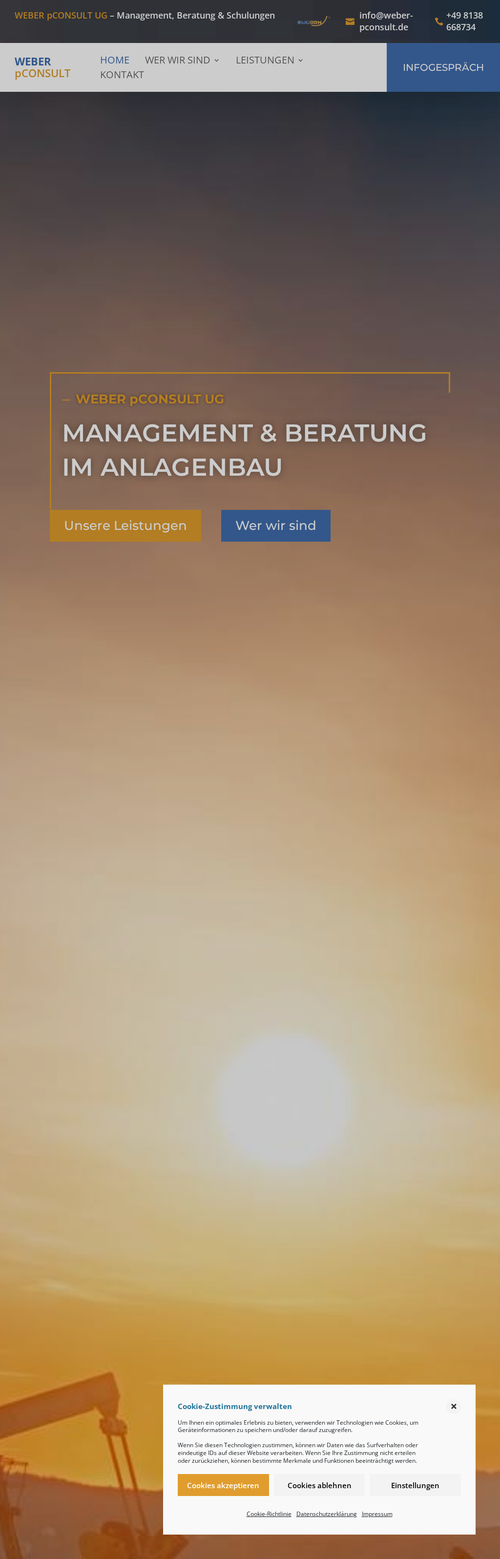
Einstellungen (415, 1485)
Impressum (377, 1514)
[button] (453, 1406)
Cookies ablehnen (320, 1485)
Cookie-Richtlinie (269, 1514)
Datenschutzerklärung (326, 1514)
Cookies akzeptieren (223, 1485)
